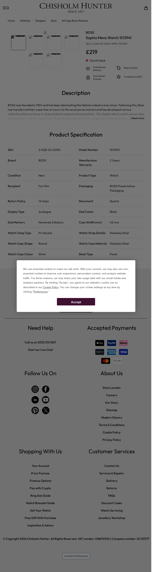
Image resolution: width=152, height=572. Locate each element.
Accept (76, 302)
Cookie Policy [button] (50, 287)
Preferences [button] (40, 291)
